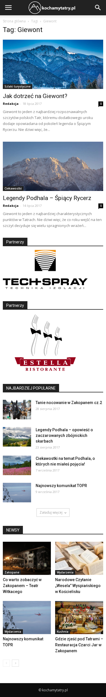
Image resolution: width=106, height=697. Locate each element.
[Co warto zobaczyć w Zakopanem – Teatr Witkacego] (27, 558)
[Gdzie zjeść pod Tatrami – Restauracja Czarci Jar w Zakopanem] (79, 617)
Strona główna (14, 21)
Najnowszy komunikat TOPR (61, 485)
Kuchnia (62, 632)
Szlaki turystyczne (18, 86)
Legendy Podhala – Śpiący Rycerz (47, 198)
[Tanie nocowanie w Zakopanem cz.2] (17, 409)
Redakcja (11, 103)
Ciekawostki (13, 188)
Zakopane (12, 572)
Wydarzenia (65, 572)
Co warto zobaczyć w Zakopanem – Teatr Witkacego (22, 585)
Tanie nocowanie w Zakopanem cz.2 (69, 402)
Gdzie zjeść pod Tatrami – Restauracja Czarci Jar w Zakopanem (79, 645)
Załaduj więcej (51, 512)
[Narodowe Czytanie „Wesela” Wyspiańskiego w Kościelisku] (79, 558)
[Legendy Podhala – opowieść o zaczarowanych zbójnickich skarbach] (17, 437)
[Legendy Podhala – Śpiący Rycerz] (53, 166)
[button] (98, 7)
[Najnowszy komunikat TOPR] (17, 492)
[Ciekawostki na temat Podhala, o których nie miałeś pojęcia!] (17, 465)
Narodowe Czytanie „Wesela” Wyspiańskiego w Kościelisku (78, 585)
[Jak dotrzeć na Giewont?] (53, 64)
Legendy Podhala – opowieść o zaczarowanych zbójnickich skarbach (64, 435)
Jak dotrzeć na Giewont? (35, 96)
